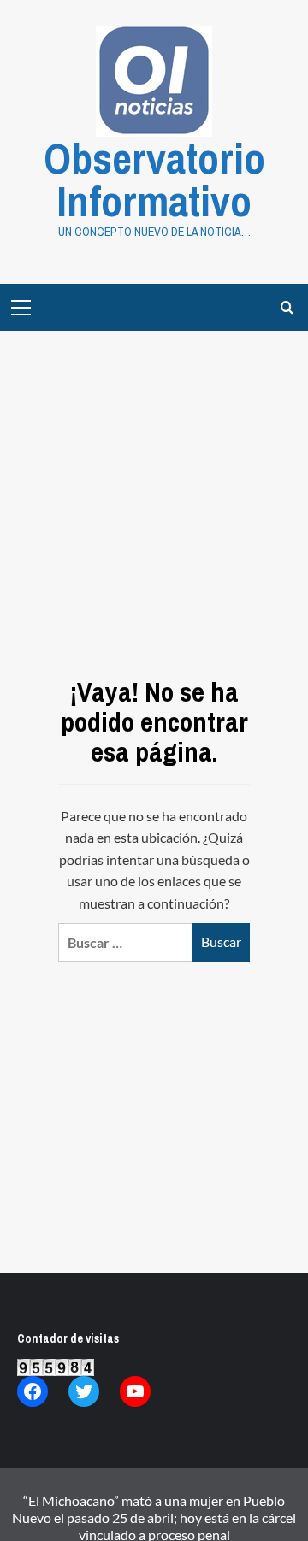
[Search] (287, 307)
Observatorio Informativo (154, 179)
